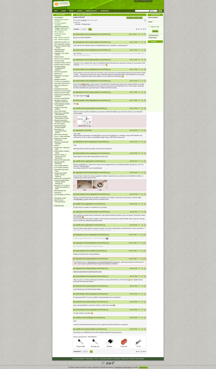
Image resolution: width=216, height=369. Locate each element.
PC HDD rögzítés (59, 124)
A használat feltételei (78, 359)
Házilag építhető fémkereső (59, 162)
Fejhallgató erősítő (60, 198)
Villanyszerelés (59, 57)
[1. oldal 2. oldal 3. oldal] (83, 29)
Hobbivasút (137, 0)
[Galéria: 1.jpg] (100, 188)
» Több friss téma (58, 205)
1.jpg (100, 190)
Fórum (71, 11)
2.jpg (84, 190)
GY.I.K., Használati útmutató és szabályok (107, 359)
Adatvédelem (90, 359)
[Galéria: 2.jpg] (84, 188)
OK (160, 11)
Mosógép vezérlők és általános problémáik (61, 101)
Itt (115, 88)
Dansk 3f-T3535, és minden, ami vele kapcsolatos (60, 156)
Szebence (78, 317)
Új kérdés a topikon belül (134, 17)
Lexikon (79, 11)
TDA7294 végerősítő (60, 72)
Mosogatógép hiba (60, 190)
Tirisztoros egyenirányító (61, 98)
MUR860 (109, 346)
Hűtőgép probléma (60, 79)
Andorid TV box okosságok (62, 91)
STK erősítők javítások (61, 165)
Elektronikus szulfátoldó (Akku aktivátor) (61, 113)
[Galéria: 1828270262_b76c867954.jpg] (84, 124)
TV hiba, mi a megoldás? (62, 81)
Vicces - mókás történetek (62, 136)
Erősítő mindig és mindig (62, 64)
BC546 (97, 135)
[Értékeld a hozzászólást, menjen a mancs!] (142, 34)
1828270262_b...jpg (84, 126)
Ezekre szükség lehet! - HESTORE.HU (85, 337)
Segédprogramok (91, 11)
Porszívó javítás (59, 61)
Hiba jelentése (139, 359)
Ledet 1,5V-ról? (79, 17)
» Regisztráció (152, 37)
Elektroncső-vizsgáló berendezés (60, 139)
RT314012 (124, 346)
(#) (74, 34)
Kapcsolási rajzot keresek (62, 83)
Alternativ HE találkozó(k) (62, 160)
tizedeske (84, 20)
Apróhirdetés (105, 11)
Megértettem (143, 367)
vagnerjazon (79, 130)
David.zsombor (80, 34)
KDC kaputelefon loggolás (62, 44)
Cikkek (63, 11)
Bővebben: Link (88, 84)
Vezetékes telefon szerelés (62, 63)
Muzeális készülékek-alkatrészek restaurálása (62, 121)
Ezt (74, 37)
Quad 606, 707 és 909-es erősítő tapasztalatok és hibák (62, 187)
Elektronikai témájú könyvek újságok (60, 126)
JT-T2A (138, 346)
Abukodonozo (94, 34)
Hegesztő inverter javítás (62, 93)
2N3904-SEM (80, 346)
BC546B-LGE (95, 346)
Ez (77, 37)
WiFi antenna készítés (61, 134)
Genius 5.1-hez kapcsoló (62, 59)
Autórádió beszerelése (61, 89)
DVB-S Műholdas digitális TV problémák (62, 104)
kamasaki (78, 258)
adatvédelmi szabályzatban (123, 367)
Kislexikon (149, 0)
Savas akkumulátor (60, 111)
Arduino (56, 145)
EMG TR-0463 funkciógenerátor (59, 200)
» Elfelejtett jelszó (153, 35)
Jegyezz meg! (154, 27)
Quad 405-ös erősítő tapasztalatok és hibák (61, 117)
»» (91, 351)
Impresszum (124, 359)
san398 (77, 108)
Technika (77, 24)
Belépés (155, 31)
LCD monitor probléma (61, 167)
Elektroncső (58, 74)
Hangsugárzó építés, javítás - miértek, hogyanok (60, 174)
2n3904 (113, 135)
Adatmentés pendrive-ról (61, 42)
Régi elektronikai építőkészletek (59, 50)
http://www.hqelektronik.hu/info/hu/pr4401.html (87, 272)
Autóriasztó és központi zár (62, 178)
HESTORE (143, 0)
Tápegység (57, 192)
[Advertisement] (156, 77)
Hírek (56, 11)
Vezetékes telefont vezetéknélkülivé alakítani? (60, 68)
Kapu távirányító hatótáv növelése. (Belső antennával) (61, 181)
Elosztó (132, 359)
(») (110, 34)
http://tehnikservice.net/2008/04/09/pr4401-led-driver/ (104, 262)
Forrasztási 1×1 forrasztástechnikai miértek (60, 131)
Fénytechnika (86, 24)
